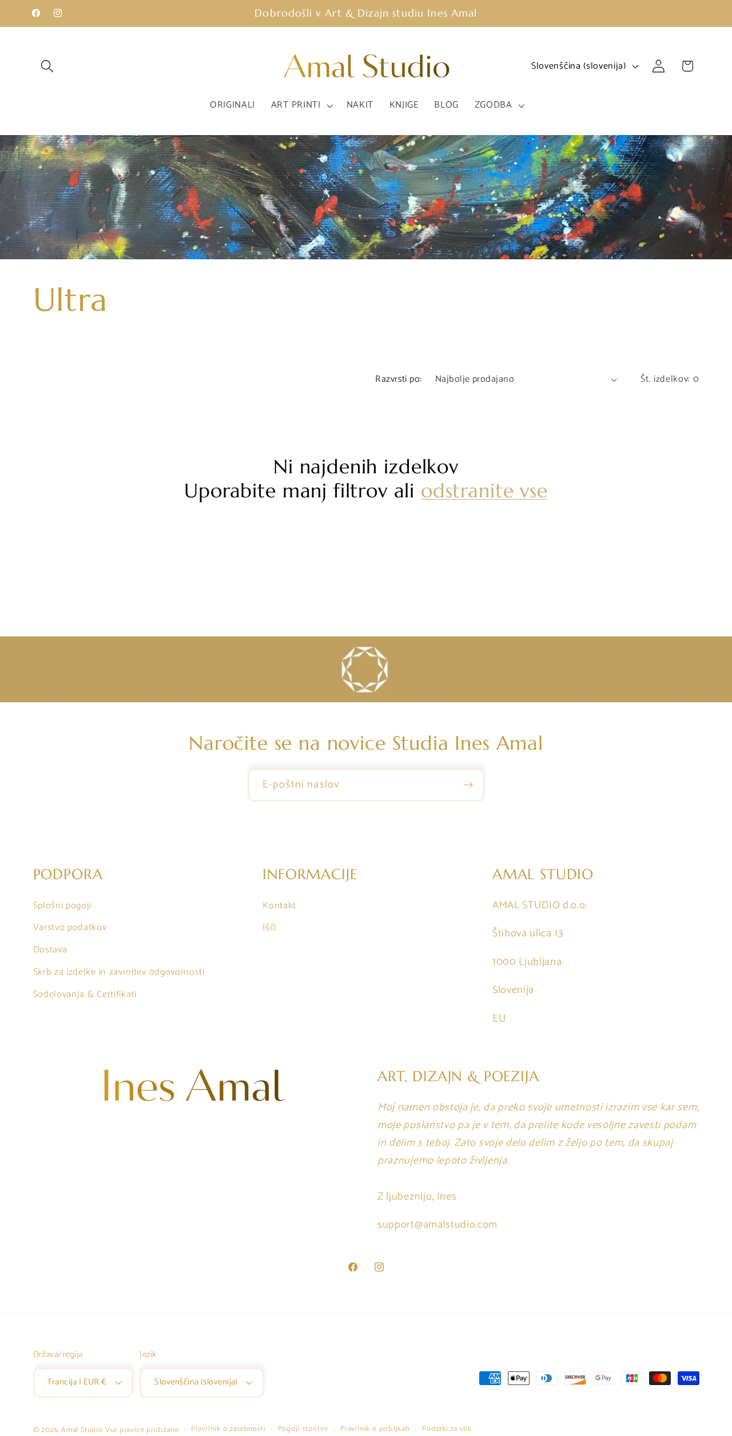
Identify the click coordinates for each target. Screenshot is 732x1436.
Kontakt (279, 905)
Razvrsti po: (398, 379)
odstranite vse (484, 491)
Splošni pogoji (62, 905)
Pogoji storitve (303, 1429)
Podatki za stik (447, 1429)
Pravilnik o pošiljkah (375, 1429)
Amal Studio (82, 1430)
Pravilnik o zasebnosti (228, 1429)
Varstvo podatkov (70, 927)
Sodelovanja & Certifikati (85, 994)
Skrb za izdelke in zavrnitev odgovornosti (119, 972)
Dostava (50, 950)
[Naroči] (468, 785)
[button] (47, 66)
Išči (269, 927)
